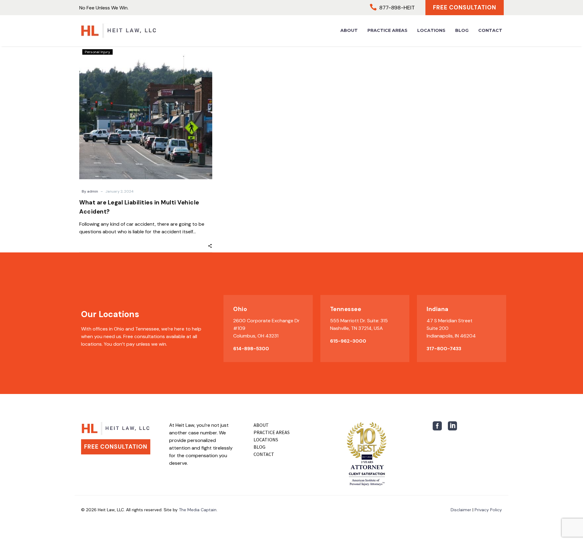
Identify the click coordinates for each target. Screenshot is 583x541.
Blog (462, 30)
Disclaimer (461, 509)
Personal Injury (97, 52)
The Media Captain (197, 509)
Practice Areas (387, 30)
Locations (431, 30)
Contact (490, 30)
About (349, 30)
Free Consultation (464, 7)
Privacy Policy (488, 509)
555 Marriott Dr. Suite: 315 (359, 320)
